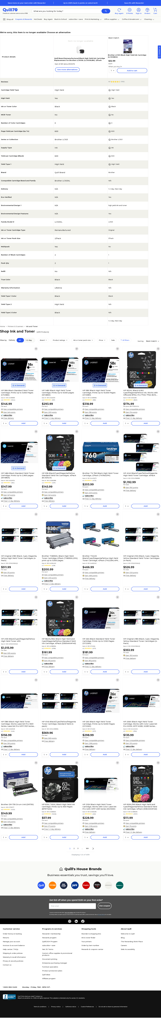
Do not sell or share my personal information (113, 1006)
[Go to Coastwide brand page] (52, 886)
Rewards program (49, 938)
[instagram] (70, 921)
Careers (124, 945)
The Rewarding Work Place (132, 941)
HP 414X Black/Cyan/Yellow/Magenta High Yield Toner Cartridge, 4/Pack (140, 474)
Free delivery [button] (8, 418)
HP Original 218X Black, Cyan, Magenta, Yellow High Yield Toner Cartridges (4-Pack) (19, 558)
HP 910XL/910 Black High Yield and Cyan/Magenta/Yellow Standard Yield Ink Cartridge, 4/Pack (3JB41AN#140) (140, 806)
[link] (36, 349)
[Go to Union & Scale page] (108, 886)
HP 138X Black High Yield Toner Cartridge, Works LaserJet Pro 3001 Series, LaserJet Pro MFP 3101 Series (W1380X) (17, 724)
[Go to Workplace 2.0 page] (119, 886)
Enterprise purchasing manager (54, 963)
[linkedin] (76, 921)
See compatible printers (13, 409)
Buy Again (48, 19)
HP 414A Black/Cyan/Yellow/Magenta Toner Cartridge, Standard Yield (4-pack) (59, 724)
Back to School (60, 19)
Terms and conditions (69, 912)
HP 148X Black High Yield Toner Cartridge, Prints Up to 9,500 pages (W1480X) (58, 392)
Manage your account (11, 941)
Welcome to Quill (127, 934)
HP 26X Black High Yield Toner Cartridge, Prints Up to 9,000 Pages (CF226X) (99, 724)
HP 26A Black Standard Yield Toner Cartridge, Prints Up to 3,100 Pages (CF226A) (99, 641)
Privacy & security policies (13, 961)
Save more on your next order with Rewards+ (27, 3)
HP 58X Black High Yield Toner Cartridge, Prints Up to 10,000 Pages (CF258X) (99, 392)
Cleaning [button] (148, 19)
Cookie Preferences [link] (87, 1006)
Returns (6, 938)
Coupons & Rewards (23, 19)
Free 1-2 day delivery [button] (52, 418)
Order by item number (90, 945)
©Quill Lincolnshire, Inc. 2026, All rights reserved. (33, 998)
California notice (70, 1006)
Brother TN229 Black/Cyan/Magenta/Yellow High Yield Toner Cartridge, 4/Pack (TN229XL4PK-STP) (101, 558)
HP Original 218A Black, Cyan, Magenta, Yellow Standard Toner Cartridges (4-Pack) (141, 641)
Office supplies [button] (110, 19)
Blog (123, 938)
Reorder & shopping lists (91, 934)
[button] (105, 11)
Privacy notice (55, 1006)
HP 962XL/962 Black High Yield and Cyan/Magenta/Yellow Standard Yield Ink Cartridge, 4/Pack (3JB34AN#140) (59, 641)
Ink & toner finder (88, 938)
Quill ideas (46, 975)
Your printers (86, 941)
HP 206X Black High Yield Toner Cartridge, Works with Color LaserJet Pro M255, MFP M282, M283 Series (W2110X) (140, 724)
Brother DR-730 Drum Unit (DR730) (17, 804)
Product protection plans (52, 971)
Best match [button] (151, 341)
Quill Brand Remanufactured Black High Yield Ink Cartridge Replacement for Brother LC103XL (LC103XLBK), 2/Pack (79, 59)
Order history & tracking (12, 934)
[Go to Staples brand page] (86, 886)
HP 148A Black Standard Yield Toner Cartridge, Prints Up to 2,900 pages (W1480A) (17, 475)
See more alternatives (67, 69)
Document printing (49, 959)
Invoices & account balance (14, 945)
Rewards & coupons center (92, 949)
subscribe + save (76, 19)
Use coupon (104, 906)
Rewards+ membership (51, 934)
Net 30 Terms (47, 949)
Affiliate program (49, 978)
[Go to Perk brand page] (74, 886)
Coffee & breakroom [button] (130, 19)
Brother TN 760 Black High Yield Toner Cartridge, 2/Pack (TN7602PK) (101, 474)
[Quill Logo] (10, 10)
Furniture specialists (50, 967)
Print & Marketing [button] (92, 19)
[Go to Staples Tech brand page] (97, 886)
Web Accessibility (128, 949)
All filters (125, 340)
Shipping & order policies (13, 953)
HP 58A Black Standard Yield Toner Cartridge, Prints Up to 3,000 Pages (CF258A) (17, 392)
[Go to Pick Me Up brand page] (63, 886)
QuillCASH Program (49, 941)
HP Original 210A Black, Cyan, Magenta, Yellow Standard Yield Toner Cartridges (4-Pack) (141, 558)
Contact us (7, 965)
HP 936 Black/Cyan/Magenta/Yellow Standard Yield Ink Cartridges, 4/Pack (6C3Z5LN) (59, 475)
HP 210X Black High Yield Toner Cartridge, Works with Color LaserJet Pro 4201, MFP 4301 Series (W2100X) (99, 806)
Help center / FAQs (10, 949)
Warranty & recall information (14, 957)
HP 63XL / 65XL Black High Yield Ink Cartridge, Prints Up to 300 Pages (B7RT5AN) (58, 806)
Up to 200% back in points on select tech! (80, 3)
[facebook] (83, 921)
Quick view (18, 381)
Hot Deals (38, 19)
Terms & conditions (40, 1006)
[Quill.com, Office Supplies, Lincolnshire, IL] (9, 997)
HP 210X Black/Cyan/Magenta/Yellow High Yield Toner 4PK (18, 640)
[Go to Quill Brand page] (41, 886)
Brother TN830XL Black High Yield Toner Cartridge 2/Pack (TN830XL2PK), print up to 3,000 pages (60, 558)
